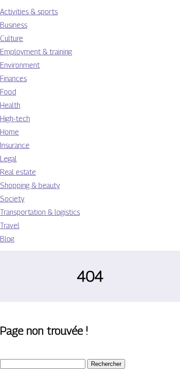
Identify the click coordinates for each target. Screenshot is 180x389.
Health (10, 105)
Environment (20, 65)
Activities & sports (29, 11)
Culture (11, 38)
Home (9, 132)
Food (8, 92)
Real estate (18, 172)
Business (13, 25)
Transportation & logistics (40, 212)
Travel (9, 225)
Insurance (15, 145)
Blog (7, 239)
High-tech (15, 118)
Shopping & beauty (30, 185)
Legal (8, 158)
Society (12, 198)
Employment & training (36, 51)
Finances (13, 78)
